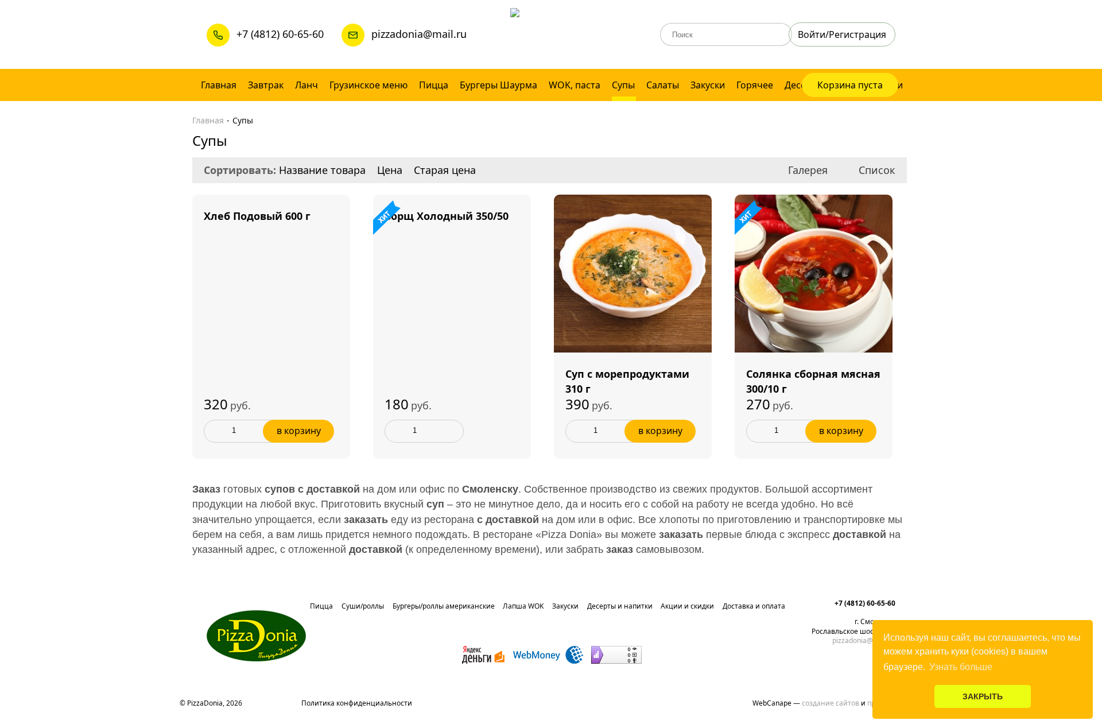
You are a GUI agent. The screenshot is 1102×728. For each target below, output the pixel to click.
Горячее (754, 85)
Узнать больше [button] (960, 667)
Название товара (322, 170)
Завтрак (266, 85)
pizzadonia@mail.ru (418, 34)
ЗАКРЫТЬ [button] (983, 696)
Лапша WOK (523, 606)
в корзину (299, 430)
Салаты (662, 85)
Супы (623, 85)
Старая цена (445, 170)
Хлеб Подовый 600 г (257, 216)
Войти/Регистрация (842, 34)
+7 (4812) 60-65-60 (280, 34)
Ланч (306, 85)
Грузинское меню (368, 85)
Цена (389, 170)
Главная (218, 85)
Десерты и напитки (620, 606)
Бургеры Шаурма (498, 85)
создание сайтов (830, 703)
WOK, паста (574, 85)
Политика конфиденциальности (356, 703)
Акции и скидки (687, 606)
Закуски (707, 85)
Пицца (433, 85)
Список (877, 170)
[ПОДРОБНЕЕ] (271, 202)
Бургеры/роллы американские (444, 606)
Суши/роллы (363, 606)
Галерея (808, 170)
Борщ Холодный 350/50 (447, 216)
